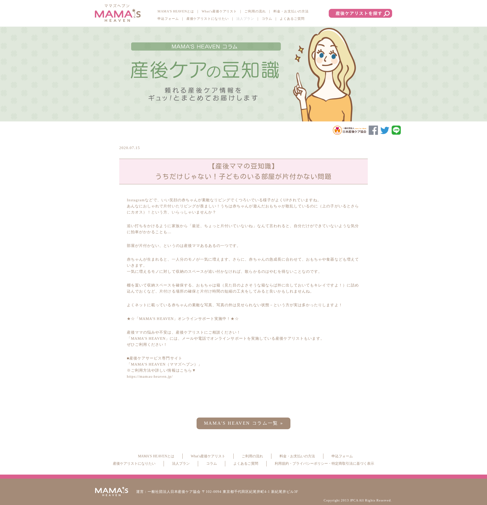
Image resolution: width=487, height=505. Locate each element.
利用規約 (282, 463)
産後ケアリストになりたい (207, 19)
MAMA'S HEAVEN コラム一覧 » (243, 423)
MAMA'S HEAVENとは (176, 11)
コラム (267, 19)
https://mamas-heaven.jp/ (150, 376)
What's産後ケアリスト (219, 11)
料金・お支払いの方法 (291, 11)
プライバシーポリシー (310, 463)
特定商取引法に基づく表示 (353, 463)
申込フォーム (168, 19)
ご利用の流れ (255, 11)
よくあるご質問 (292, 19)
